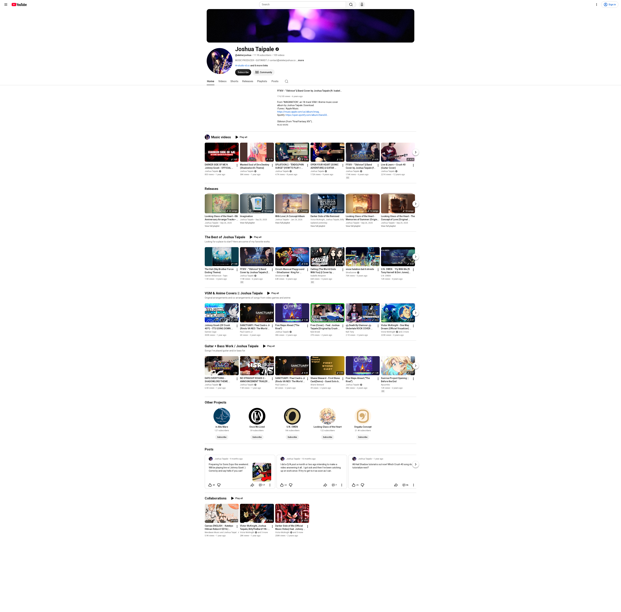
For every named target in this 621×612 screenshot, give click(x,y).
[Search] (351, 4)
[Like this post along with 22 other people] (281, 485)
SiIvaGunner (280, 276)
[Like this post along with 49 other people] (210, 485)
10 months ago (309, 459)
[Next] (415, 152)
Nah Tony (350, 332)
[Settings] (597, 4)
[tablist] (310, 81)
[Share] (252, 485)
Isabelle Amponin (318, 276)
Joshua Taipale (211, 171)
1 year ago (378, 459)
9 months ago (236, 459)
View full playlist (212, 226)
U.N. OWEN (386, 276)
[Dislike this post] (218, 485)
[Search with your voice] (362, 4)
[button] (282, 124)
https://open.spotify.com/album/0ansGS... (307, 115)
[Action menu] (270, 485)
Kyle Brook (315, 332)
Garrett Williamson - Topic (216, 276)
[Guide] (6, 4)
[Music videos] (208, 137)
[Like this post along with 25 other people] (353, 485)
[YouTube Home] (19, 4)
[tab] (210, 81)
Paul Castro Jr (246, 332)
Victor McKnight (317, 220)
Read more (282, 125)
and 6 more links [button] (259, 65)
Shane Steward (317, 385)
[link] (240, 473)
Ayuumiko (385, 385)
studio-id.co (243, 65)
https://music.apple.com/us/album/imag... (298, 111)
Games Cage (210, 332)
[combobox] (303, 4)
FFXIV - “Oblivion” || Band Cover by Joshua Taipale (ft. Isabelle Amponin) (309, 90)
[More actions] (237, 165)
